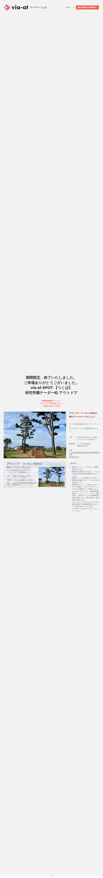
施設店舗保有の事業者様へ (87, 7)
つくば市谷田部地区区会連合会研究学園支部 (84, 452)
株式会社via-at (74, 457)
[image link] (16, 7)
